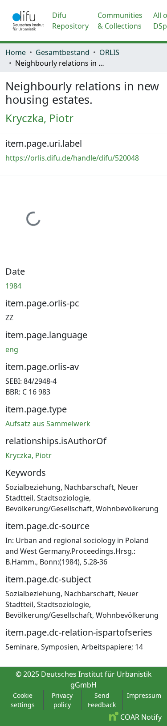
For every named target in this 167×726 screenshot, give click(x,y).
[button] (28, 20)
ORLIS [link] (109, 52)
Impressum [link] (144, 695)
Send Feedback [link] (102, 700)
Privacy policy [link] (62, 700)
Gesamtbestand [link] (63, 52)
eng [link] (11, 349)
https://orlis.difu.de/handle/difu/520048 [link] (72, 158)
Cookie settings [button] (23, 700)
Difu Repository (70, 20)
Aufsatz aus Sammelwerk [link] (47, 424)
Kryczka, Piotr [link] (39, 117)
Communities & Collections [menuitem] (120, 20)
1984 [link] (13, 286)
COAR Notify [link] (140, 717)
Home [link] (15, 52)
